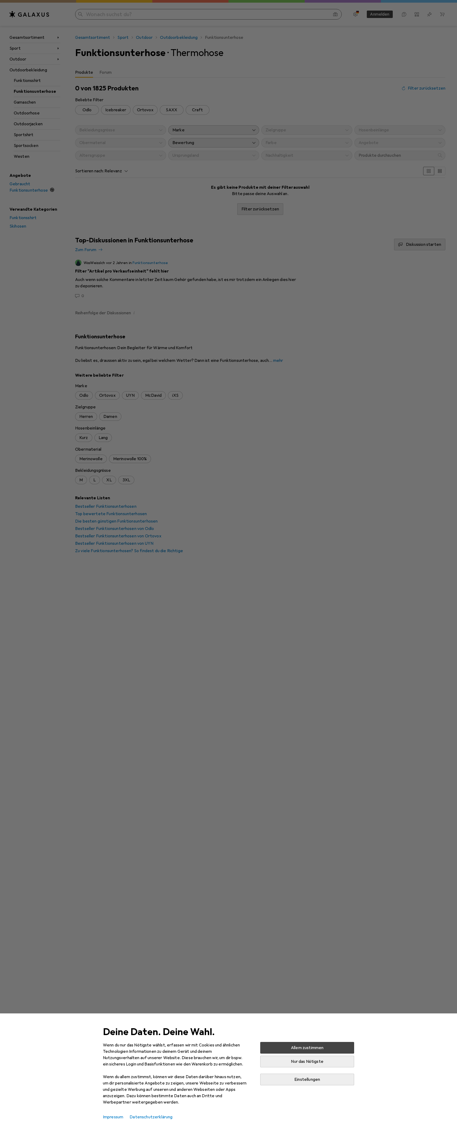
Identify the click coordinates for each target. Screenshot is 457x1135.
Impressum (113, 1117)
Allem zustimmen (307, 1047)
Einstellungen (307, 1079)
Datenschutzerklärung (151, 1117)
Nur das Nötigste (307, 1061)
